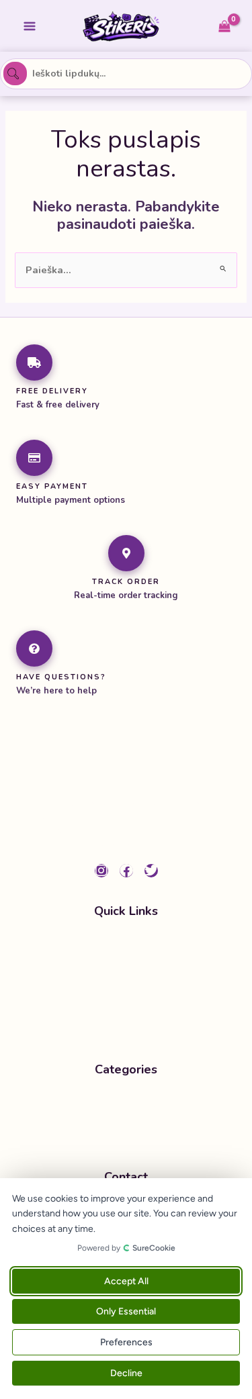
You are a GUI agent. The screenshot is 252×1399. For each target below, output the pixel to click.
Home (122, 944)
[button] (126, 1129)
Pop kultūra (116, 1130)
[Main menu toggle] (29, 25)
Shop (120, 970)
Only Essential (126, 1311)
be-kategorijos (123, 1103)
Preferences (126, 1342)
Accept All (126, 1281)
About (122, 997)
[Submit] (14, 73)
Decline (126, 1373)
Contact (126, 1022)
